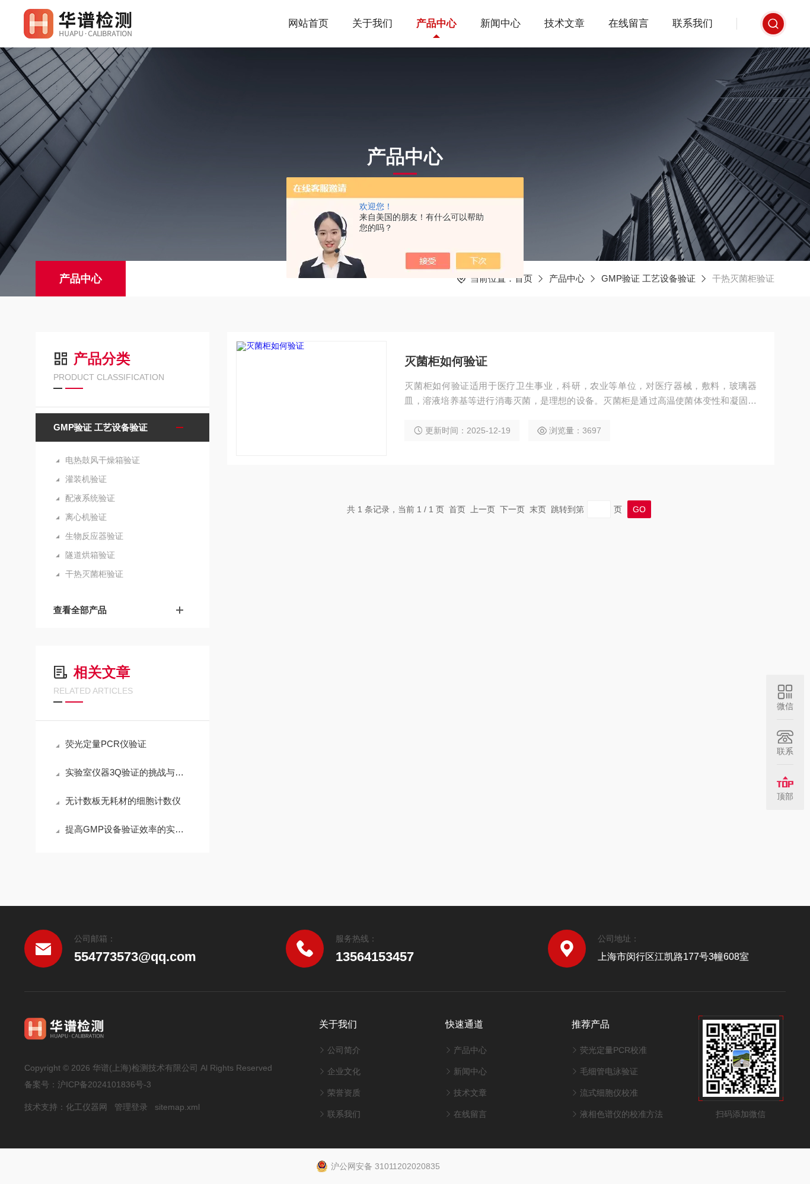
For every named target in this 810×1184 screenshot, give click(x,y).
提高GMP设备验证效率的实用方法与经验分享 (128, 829)
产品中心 (436, 23)
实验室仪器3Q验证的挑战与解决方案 (128, 772)
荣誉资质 (344, 1092)
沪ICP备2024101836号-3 (104, 1084)
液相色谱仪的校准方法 (621, 1114)
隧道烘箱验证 (90, 555)
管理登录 (131, 1107)
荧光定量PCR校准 (613, 1050)
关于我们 (372, 23)
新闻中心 (500, 23)
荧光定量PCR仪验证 (105, 744)
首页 (523, 278)
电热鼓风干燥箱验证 (102, 460)
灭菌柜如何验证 (445, 361)
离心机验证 (86, 517)
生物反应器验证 (94, 536)
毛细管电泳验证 (609, 1071)
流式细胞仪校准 (609, 1092)
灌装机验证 (86, 479)
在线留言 (628, 23)
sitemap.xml (177, 1107)
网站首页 (308, 23)
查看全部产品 (80, 610)
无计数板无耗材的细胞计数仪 (123, 801)
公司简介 (344, 1050)
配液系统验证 (90, 498)
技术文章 (564, 23)
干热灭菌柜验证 (94, 574)
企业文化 (344, 1071)
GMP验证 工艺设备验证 (648, 278)
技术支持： (45, 1107)
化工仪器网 (86, 1107)
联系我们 (692, 23)
